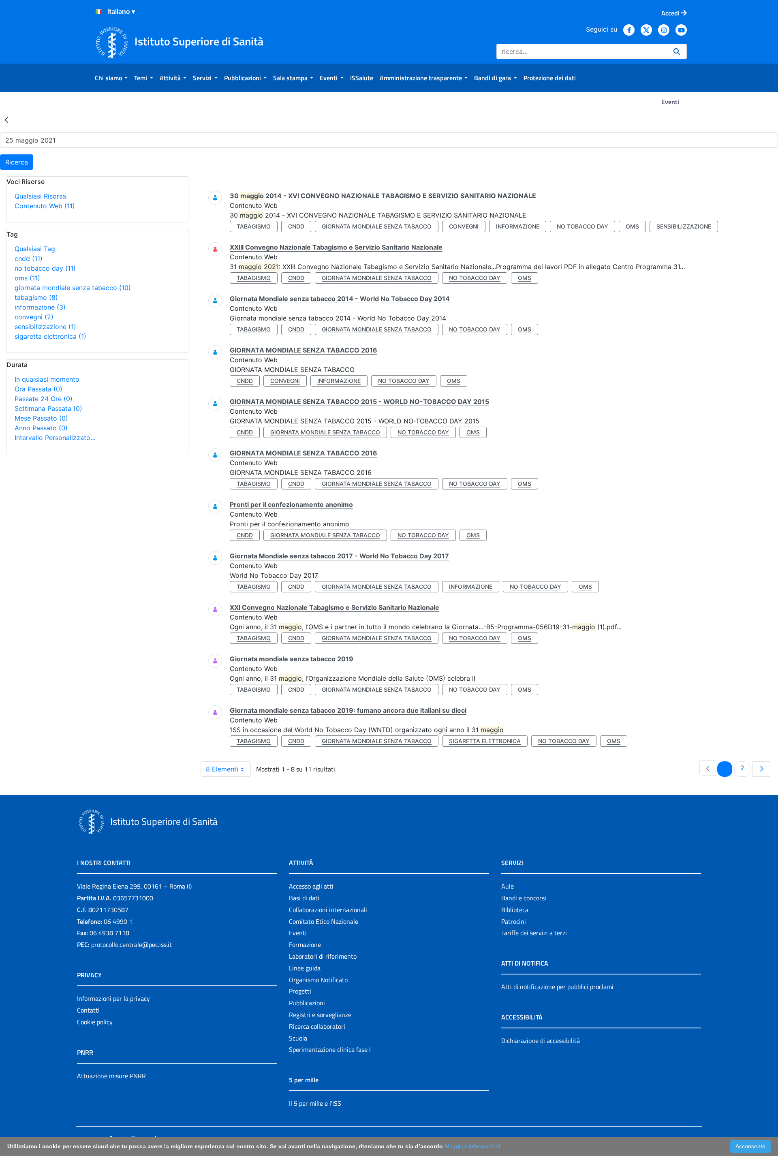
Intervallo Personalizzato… (55, 438)
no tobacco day (45, 268)
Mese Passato (41, 418)
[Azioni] (99, 11)
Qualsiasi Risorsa (40, 196)
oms (27, 278)
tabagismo (36, 297)
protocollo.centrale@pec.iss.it (131, 944)
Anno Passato (41, 428)
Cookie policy (95, 1022)
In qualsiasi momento (47, 379)
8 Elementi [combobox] (222, 769)
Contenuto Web (45, 206)
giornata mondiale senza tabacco (73, 288)
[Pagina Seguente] (761, 769)
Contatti (88, 1010)
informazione (40, 307)
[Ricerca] (676, 51)
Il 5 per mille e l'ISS (315, 1103)
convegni (34, 317)
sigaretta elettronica (50, 336)
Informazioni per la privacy (113, 998)
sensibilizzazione (45, 327)
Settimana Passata (48, 408)
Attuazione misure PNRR (111, 1076)
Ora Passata (38, 389)
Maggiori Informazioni (472, 1146)
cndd (29, 258)
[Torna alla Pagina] (6, 119)
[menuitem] (111, 78)
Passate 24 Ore (44, 399)
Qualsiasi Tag (35, 249)
